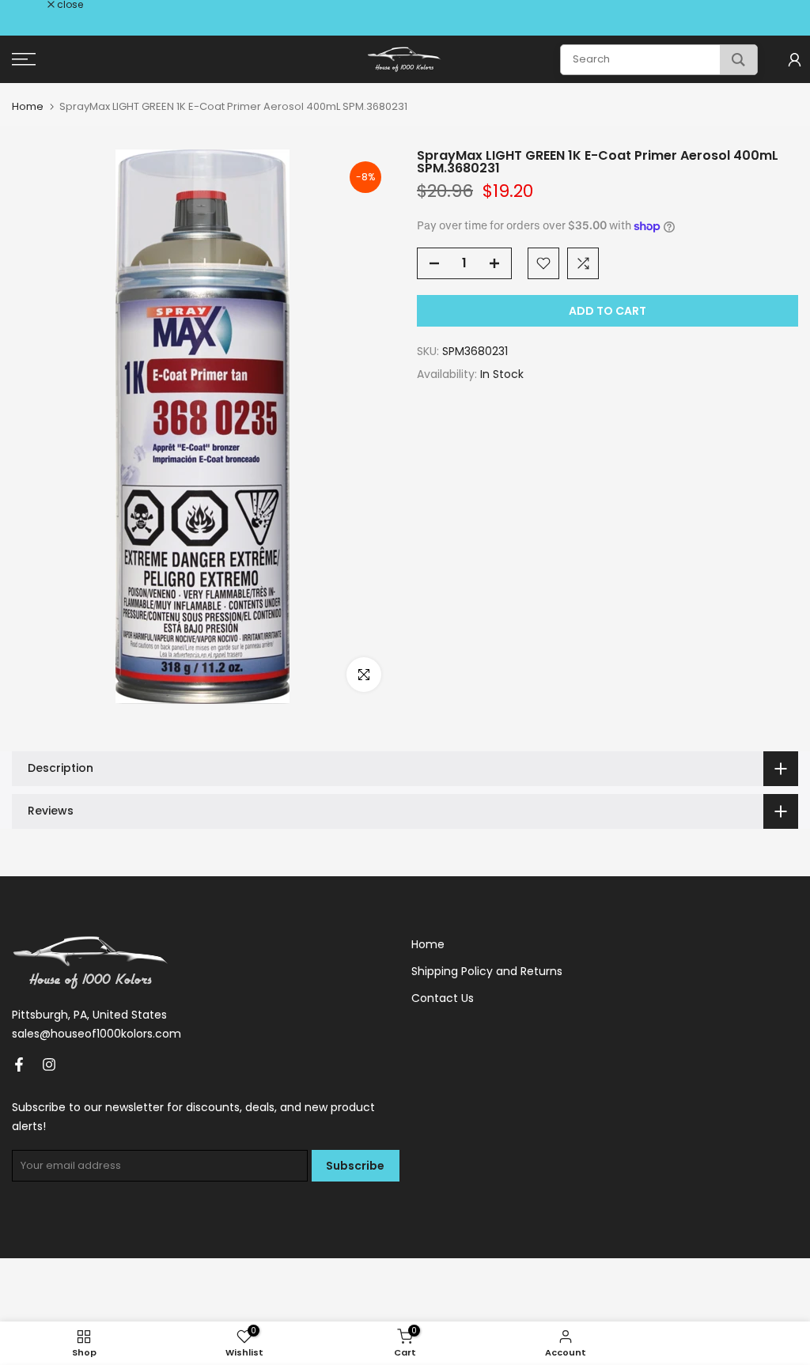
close (33, 4)
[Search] (738, 59)
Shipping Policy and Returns (486, 971)
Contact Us (442, 998)
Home (28, 106)
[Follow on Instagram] (49, 1064)
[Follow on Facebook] (19, 1064)
